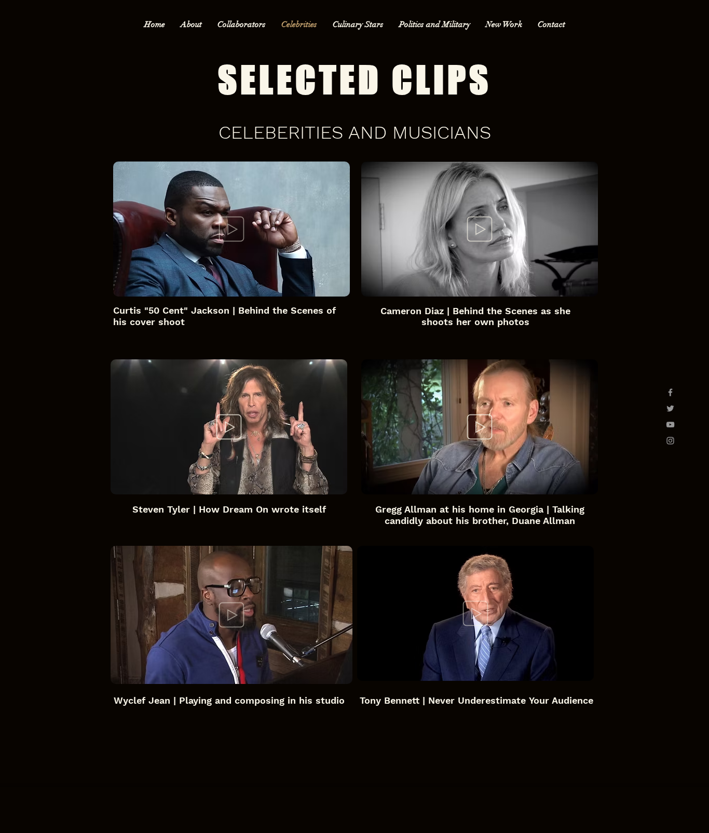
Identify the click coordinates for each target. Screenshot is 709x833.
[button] (336, 285)
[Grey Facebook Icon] (670, 392)
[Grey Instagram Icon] (670, 441)
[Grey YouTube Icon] (670, 424)
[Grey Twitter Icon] (670, 408)
